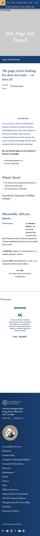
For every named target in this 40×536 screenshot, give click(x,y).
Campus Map (8, 455)
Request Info (22, 2)
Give (36, 2)
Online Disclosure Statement (15, 493)
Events (5, 476)
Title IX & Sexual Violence (14, 498)
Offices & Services (10, 489)
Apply (13, 2)
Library (5, 481)
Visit (31, 2)
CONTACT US (18, 418)
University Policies (10, 511)
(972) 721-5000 (8, 414)
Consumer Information (12, 463)
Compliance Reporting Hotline (16, 459)
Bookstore (6, 450)
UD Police (6, 506)
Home (5, 59)
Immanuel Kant (8, 123)
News (4, 485)
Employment (8, 472)
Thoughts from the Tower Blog (16, 502)
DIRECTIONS (6, 418)
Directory (6, 468)
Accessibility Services (12, 446)
